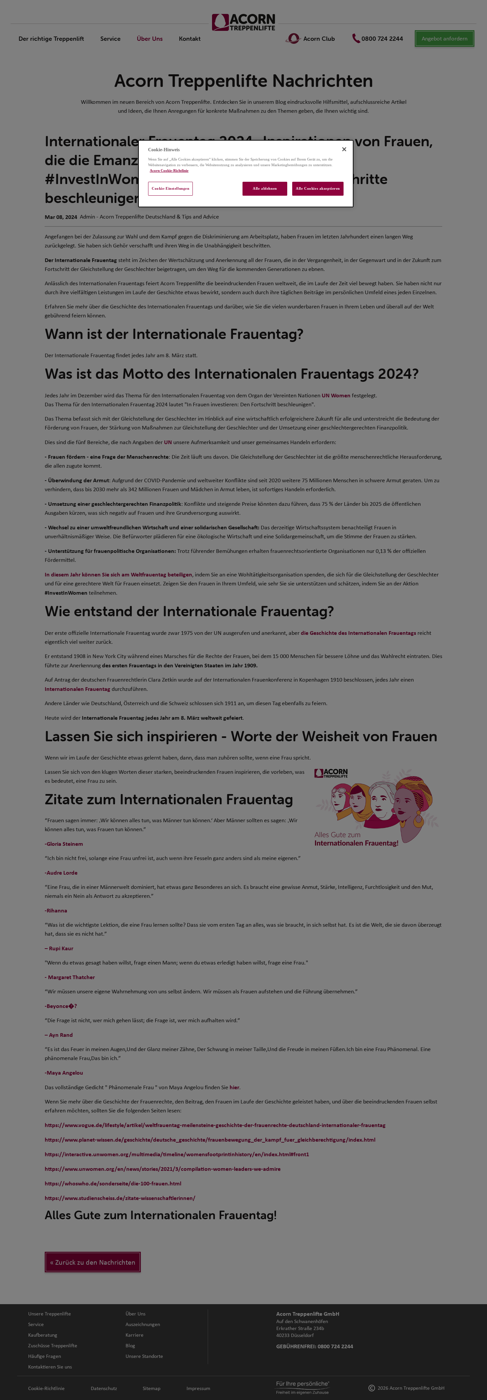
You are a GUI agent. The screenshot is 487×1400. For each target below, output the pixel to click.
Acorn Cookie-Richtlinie (169, 170)
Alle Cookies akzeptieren (318, 188)
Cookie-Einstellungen (170, 188)
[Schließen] (344, 149)
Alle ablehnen (265, 188)
